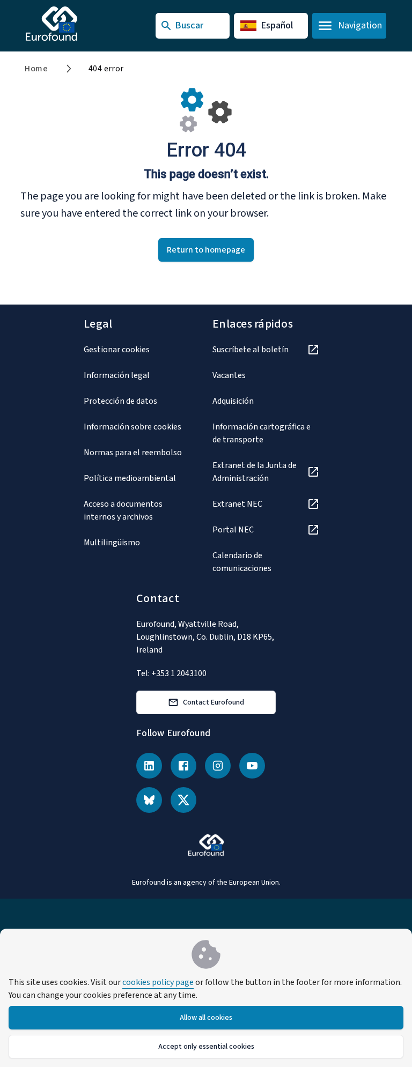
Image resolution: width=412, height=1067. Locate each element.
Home (36, 69)
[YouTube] (252, 766)
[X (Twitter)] (183, 800)
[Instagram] (218, 766)
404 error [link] (106, 69)
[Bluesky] (149, 800)
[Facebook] (183, 766)
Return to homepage (206, 250)
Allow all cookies (206, 1017)
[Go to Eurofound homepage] (73, 23)
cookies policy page (158, 982)
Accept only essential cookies (206, 1046)
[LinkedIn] (149, 766)
